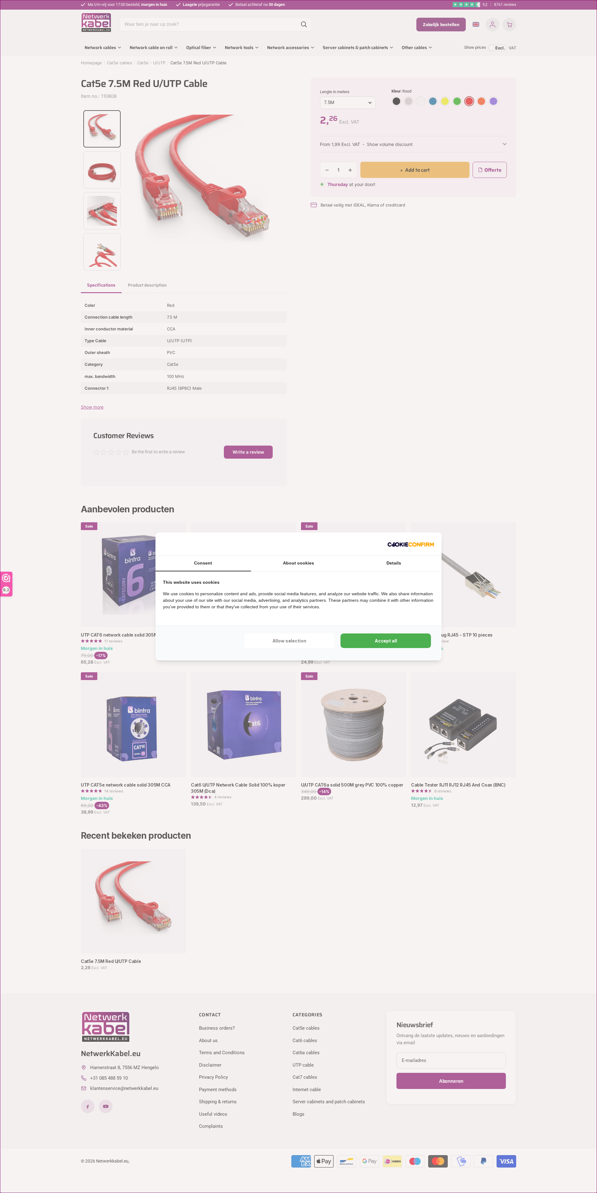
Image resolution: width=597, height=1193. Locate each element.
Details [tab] (393, 562)
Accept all (386, 640)
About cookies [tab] (298, 562)
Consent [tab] (203, 562)
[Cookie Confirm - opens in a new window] (410, 544)
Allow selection (289, 640)
